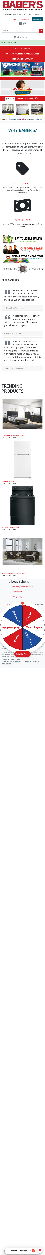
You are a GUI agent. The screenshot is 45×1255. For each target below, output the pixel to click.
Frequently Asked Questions (22, 587)
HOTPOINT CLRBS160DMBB (10, 527)
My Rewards (25, 19)
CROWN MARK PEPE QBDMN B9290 (12, 435)
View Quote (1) (23, 37)
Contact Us (13, 19)
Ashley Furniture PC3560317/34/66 (13, 573)
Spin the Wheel (22, 654)
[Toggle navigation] (4, 19)
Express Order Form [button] (22, 92)
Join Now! (10, 98)
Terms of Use (17, 592)
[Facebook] (20, 23)
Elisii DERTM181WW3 (8, 481)
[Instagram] (25, 23)
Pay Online (37, 19)
